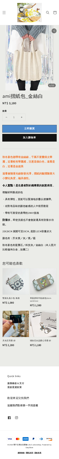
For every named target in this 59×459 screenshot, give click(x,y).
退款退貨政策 (14, 387)
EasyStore (29, 447)
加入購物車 (29, 137)
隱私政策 (29, 453)
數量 (4, 111)
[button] (4, 12)
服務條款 (21, 453)
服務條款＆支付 (15, 383)
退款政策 (37, 453)
